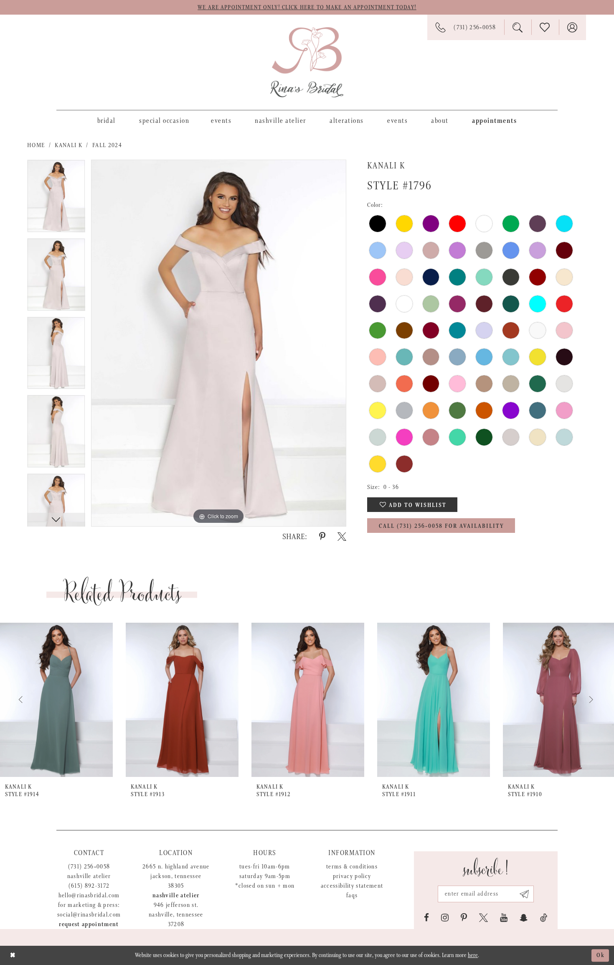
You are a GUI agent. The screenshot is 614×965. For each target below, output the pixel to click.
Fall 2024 (107, 145)
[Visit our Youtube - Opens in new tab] (503, 918)
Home (36, 145)
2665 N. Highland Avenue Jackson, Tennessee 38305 (176, 876)
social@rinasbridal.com (89, 915)
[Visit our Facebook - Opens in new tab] (426, 918)
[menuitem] (106, 120)
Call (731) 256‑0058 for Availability (441, 526)
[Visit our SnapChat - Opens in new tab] (524, 918)
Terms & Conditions (352, 867)
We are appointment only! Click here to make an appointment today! (307, 7)
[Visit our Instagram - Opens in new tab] (445, 918)
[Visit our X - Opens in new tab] (483, 918)
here (473, 955)
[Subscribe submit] (524, 894)
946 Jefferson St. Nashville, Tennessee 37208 (176, 914)
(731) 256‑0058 (89, 867)
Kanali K (68, 145)
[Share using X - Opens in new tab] (341, 537)
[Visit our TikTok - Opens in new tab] (543, 918)
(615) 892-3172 (89, 886)
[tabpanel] (56, 199)
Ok (600, 955)
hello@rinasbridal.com (89, 895)
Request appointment (89, 924)
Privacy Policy (352, 876)
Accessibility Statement (352, 886)
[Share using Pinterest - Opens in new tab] (322, 537)
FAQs (352, 895)
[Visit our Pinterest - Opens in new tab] (464, 918)
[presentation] (56, 700)
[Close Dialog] (12, 955)
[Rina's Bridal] (306, 62)
